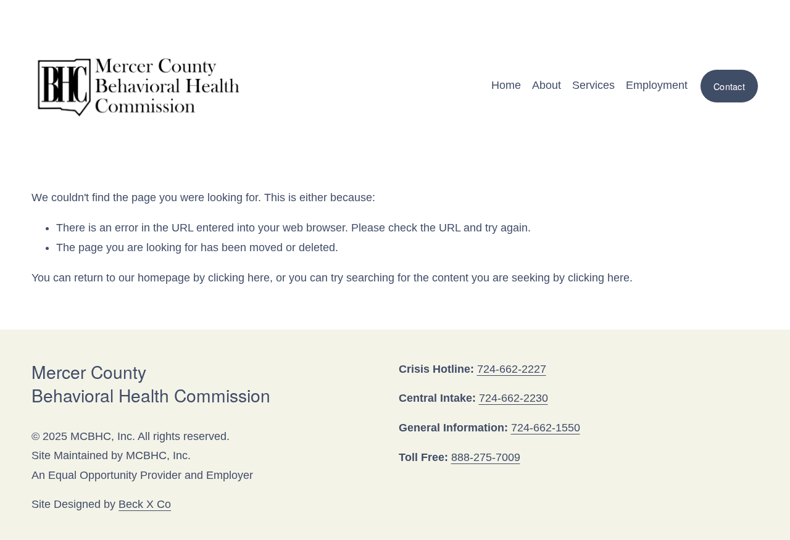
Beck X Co (144, 504)
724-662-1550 (545, 428)
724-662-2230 (513, 398)
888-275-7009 (485, 457)
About (546, 85)
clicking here (239, 278)
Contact (729, 86)
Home (506, 85)
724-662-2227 (511, 369)
